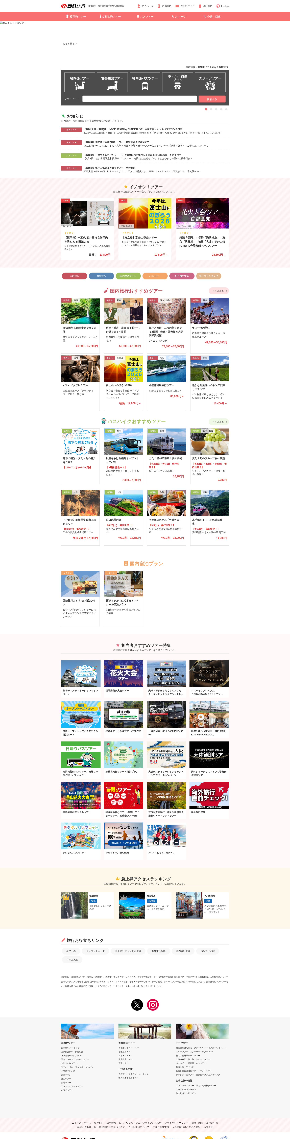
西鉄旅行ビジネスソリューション (133, 1074)
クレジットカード (95, 951)
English (225, 6)
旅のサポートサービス (186, 1093)
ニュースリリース (81, 1122)
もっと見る (218, 290)
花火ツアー (123, 1063)
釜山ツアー (66, 1079)
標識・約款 (197, 1122)
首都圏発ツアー (111, 16)
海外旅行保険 (159, 951)
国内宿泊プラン (128, 276)
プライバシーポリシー (176, 1122)
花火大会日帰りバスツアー (188, 1055)
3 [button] (216, 109)
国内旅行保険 (183, 951)
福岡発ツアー (78, 16)
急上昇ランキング (208, 276)
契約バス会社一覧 (86, 1127)
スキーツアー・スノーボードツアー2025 (194, 1052)
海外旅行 (101, 276)
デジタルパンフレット (186, 1089)
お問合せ (208, 1127)
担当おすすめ (182, 276)
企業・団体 (214, 16)
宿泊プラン (66, 1075)
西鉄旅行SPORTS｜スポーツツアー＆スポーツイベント (201, 1048)
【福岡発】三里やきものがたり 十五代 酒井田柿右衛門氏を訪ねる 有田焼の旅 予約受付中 (132, 155)
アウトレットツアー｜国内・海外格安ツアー (196, 1085)
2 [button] (211, 109)
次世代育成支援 (161, 1127)
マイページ (147, 6)
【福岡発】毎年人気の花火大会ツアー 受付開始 (109, 168)
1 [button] (206, 109)
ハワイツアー (67, 1090)
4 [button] (221, 109)
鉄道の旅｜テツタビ (185, 1067)
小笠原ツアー (124, 1052)
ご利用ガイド (187, 6)
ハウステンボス (68, 1071)
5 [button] (226, 109)
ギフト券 (71, 951)
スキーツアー (124, 1055)
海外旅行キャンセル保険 (128, 951)
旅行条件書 (212, 1122)
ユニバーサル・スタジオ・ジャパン (77, 1067)
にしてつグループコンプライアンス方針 (140, 1122)
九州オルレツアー (69, 1063)
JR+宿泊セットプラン (71, 1055)
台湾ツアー (66, 1082)
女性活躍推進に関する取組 (186, 1127)
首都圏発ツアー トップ (128, 1048)
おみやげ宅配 (208, 951)
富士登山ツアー (125, 1059)
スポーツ (180, 16)
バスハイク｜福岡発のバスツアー (191, 1063)
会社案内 (207, 6)
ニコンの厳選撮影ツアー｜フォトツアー (194, 1071)
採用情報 (111, 1122)
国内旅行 (74, 276)
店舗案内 (167, 6)
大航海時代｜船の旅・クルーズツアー (193, 1059)
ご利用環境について (138, 1127)
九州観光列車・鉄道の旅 (72, 1052)
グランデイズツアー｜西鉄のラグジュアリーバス (198, 1075)
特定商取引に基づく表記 (112, 1127)
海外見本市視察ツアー (128, 1078)
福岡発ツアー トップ (70, 1048)
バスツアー (147, 16)
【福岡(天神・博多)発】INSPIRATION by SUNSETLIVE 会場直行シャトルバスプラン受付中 (133, 129)
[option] (145, 56)
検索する (212, 99)
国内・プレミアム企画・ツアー (75, 1059)
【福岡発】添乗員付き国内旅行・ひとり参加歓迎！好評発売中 (116, 142)
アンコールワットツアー (72, 1086)
